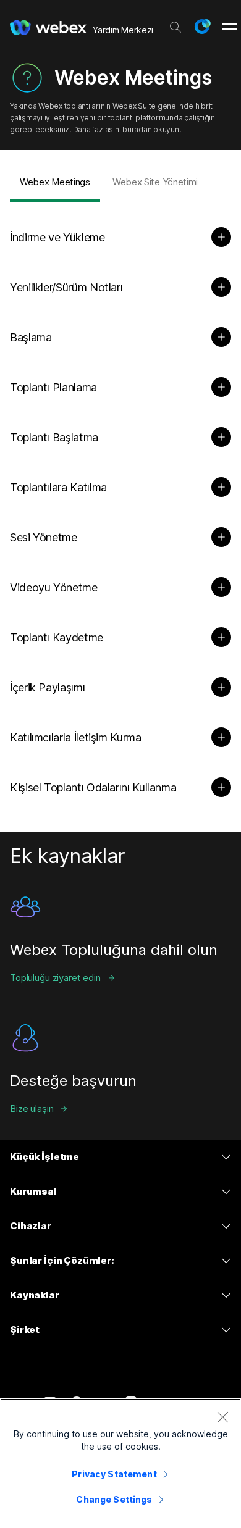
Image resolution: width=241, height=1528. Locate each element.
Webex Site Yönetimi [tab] (155, 182)
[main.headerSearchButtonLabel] (175, 24)
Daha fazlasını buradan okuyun (126, 129)
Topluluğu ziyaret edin (55, 977)
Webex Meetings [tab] (55, 182)
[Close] (222, 1417)
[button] (202, 26)
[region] (120, 1463)
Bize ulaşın (31, 1108)
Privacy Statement (114, 1474)
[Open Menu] (229, 26)
